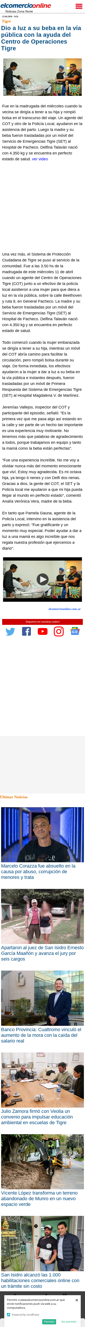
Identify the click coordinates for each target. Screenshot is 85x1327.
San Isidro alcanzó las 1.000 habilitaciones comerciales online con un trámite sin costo (40, 1280)
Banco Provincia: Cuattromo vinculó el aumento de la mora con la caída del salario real (41, 1035)
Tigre (6, 21)
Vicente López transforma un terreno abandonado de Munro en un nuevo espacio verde (39, 1198)
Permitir (49, 1322)
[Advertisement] (42, 206)
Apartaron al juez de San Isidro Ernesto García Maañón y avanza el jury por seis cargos (42, 953)
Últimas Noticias (14, 797)
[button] (43, 579)
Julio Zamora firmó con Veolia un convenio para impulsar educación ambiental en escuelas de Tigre (37, 1116)
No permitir (68, 1322)
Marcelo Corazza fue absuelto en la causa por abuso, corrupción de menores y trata (38, 871)
